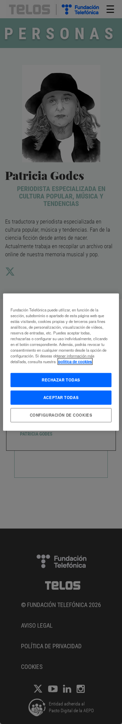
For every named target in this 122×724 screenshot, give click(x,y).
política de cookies (75, 361)
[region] (61, 361)
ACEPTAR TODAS (61, 397)
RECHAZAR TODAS (61, 379)
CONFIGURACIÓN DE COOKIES (61, 415)
